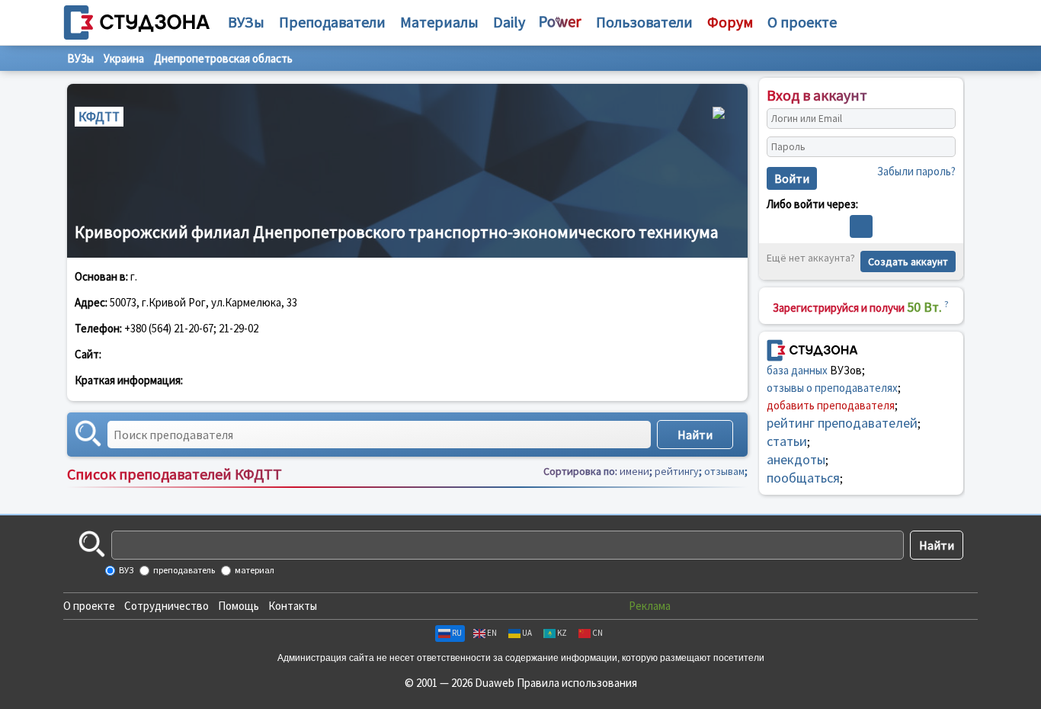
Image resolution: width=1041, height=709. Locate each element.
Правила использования (577, 682)
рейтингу (677, 471)
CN (597, 632)
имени (634, 471)
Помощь (238, 605)
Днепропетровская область (223, 58)
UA (527, 632)
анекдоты (796, 459)
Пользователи (644, 21)
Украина (124, 58)
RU (457, 632)
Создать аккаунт (908, 261)
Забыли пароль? (916, 171)
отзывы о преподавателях (832, 387)
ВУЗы (246, 21)
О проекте (89, 605)
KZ (562, 632)
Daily (509, 21)
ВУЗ (125, 570)
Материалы (439, 21)
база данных (797, 370)
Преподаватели (332, 21)
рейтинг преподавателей (842, 422)
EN (492, 632)
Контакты (292, 605)
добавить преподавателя (831, 405)
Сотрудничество (166, 605)
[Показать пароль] (940, 147)
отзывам (724, 471)
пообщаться (803, 477)
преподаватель (183, 570)
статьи (787, 441)
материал (253, 570)
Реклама (650, 605)
